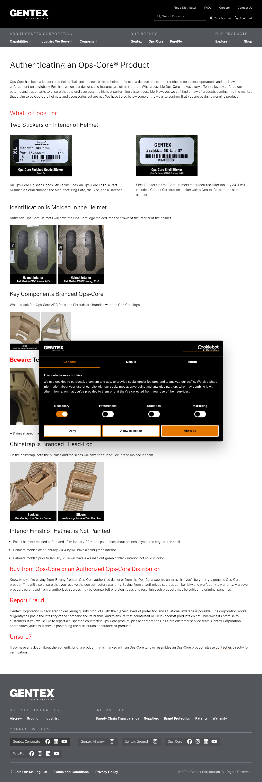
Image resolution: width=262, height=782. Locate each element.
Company (87, 41)
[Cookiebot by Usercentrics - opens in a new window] (201, 348)
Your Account (220, 18)
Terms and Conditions (71, 772)
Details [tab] (131, 362)
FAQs (207, 7)
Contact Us (245, 7)
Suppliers (151, 718)
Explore (221, 41)
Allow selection (131, 430)
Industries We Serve (54, 41)
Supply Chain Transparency (117, 718)
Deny (72, 430)
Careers (224, 7)
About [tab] (192, 362)
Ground (32, 718)
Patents (201, 718)
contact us (224, 647)
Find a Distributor (185, 7)
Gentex (136, 41)
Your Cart (243, 18)
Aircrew (16, 718)
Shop (248, 41)
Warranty (219, 718)
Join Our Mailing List (31, 772)
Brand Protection (177, 718)
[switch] (108, 414)
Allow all (190, 430)
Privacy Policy (106, 772)
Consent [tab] (69, 362)
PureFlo (176, 41)
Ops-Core (156, 41)
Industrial (51, 718)
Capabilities (19, 41)
